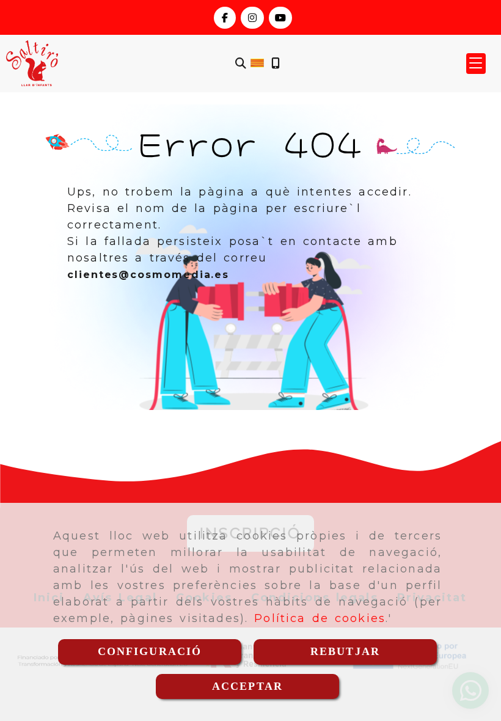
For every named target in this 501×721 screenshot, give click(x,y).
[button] (476, 63)
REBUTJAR (345, 651)
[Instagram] (252, 18)
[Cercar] (240, 63)
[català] (257, 62)
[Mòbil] (275, 63)
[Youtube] (280, 18)
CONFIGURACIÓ (150, 651)
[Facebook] (225, 18)
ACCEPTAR (247, 686)
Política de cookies (320, 618)
